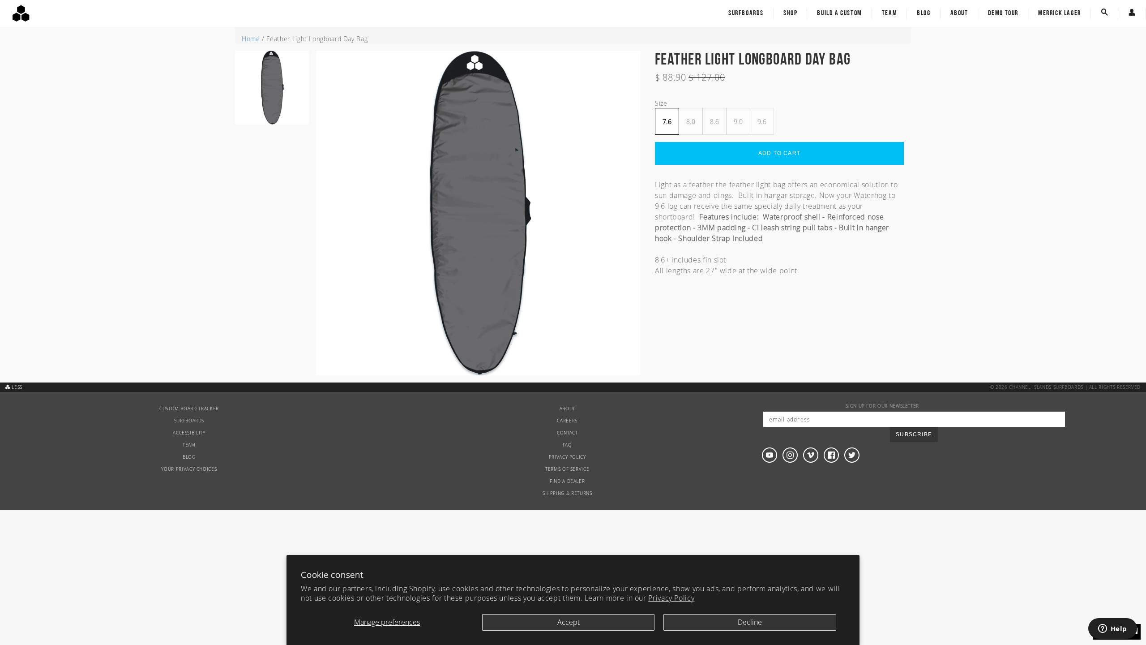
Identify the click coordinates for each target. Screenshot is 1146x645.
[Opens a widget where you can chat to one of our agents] (1112, 629)
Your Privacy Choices (189, 469)
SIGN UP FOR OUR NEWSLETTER (882, 406)
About (959, 13)
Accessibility (189, 433)
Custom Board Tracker (189, 409)
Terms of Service (567, 469)
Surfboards (746, 13)
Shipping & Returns (567, 493)
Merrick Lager (1059, 13)
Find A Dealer (567, 481)
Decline (750, 622)
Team (889, 13)
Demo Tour (1003, 13)
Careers (567, 421)
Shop (790, 13)
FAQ (567, 445)
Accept (568, 622)
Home (251, 38)
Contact (567, 433)
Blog (923, 13)
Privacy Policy (671, 598)
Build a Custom (839, 13)
